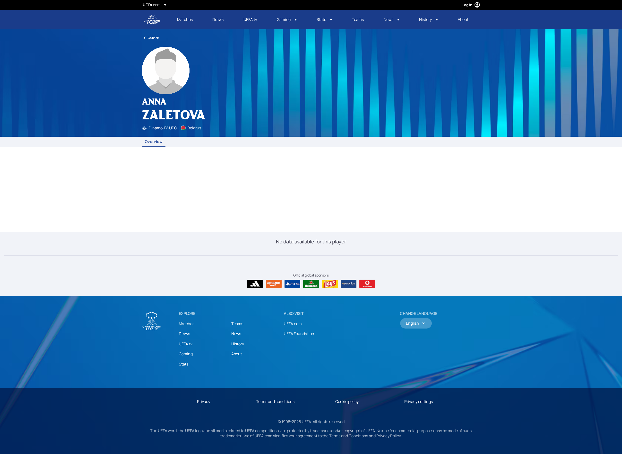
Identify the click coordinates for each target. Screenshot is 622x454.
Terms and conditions (275, 401)
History (237, 344)
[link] (185, 19)
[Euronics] (348, 284)
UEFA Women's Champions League (152, 19)
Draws (184, 333)
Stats (183, 364)
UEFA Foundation (299, 333)
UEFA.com (293, 323)
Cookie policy (347, 401)
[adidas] (255, 284)
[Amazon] (274, 284)
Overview (154, 142)
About (236, 353)
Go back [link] (153, 38)
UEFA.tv (185, 344)
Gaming (186, 353)
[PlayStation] (292, 284)
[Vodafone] (367, 284)
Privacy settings (418, 401)
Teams (237, 323)
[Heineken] (311, 284)
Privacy (203, 401)
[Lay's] (330, 284)
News (236, 333)
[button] (287, 19)
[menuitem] (188, 19)
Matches (186, 323)
